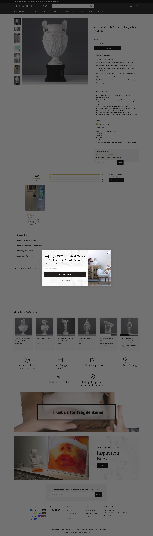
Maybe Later (65, 280)
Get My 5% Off (65, 274)
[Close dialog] (108, 252)
